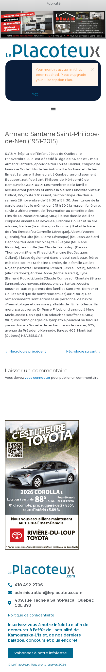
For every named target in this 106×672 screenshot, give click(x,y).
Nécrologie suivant (83, 351)
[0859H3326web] (42, 485)
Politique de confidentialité (31, 615)
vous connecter (37, 377)
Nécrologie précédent (25, 351)
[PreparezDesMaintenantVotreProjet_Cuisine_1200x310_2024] (53, 24)
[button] (92, 70)
